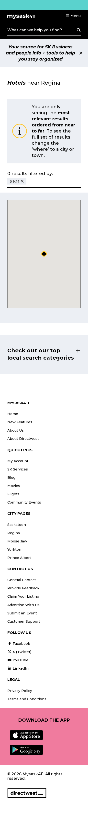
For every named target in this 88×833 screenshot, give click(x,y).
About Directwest (23, 438)
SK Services (17, 469)
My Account (17, 461)
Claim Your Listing (23, 596)
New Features (19, 422)
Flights (13, 494)
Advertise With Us (23, 605)
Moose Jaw (17, 541)
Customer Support (23, 621)
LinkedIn (20, 668)
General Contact (21, 580)
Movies (13, 486)
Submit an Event (22, 613)
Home (12, 414)
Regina (13, 533)
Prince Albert (19, 558)
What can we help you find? (34, 30)
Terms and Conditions (26, 699)
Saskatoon (16, 525)
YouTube (20, 660)
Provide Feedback (23, 588)
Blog (11, 477)
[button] (73, 16)
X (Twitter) (21, 652)
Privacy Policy (19, 691)
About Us (15, 430)
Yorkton (14, 549)
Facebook (21, 643)
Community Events (24, 502)
